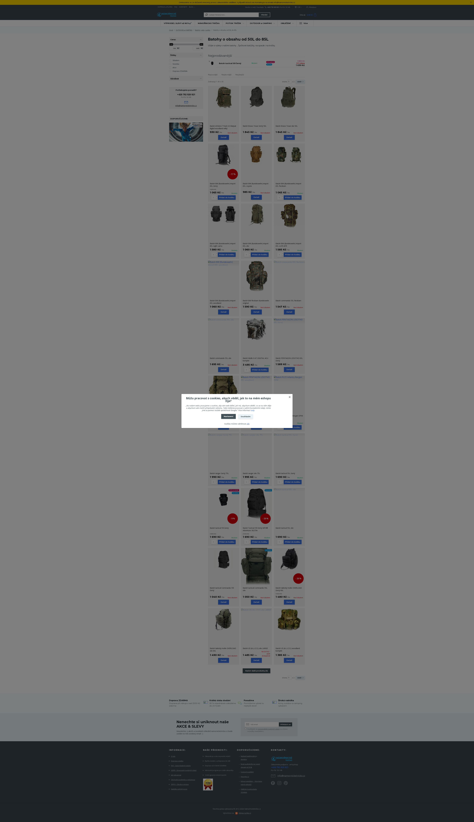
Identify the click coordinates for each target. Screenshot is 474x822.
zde (248, 424)
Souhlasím (245, 416)
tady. (253, 410)
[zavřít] (289, 396)
